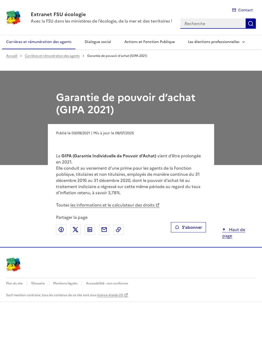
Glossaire (38, 283)
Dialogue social (98, 42)
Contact (245, 10)
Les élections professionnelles (213, 42)
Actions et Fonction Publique (149, 42)
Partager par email (104, 229)
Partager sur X (75, 229)
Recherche (251, 23)
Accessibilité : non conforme (107, 283)
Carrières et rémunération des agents (38, 42)
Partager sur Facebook (61, 229)
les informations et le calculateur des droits (112, 205)
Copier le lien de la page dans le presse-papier (118, 229)
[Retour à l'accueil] (13, 264)
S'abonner (192, 227)
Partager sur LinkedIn (90, 229)
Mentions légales (65, 283)
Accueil (11, 56)
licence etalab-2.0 (110, 295)
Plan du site (14, 283)
